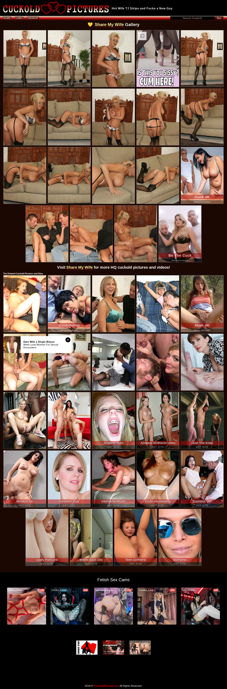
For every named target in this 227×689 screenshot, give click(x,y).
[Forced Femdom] (113, 648)
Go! (219, 18)
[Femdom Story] (87, 648)
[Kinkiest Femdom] (140, 648)
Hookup (32, 18)
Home (7, 18)
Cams (19, 18)
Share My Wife (109, 24)
